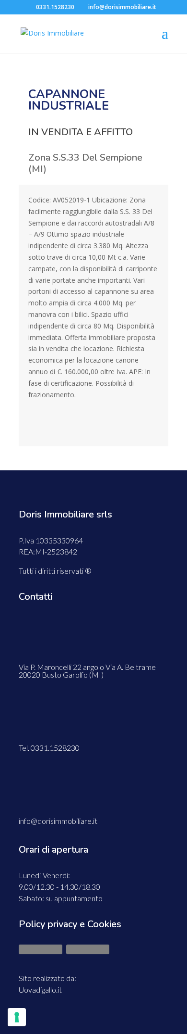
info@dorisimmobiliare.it (58, 820)
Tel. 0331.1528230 (49, 747)
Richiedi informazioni (93, 425)
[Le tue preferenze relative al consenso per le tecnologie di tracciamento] (17, 1017)
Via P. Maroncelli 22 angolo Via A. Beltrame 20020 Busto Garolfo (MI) (87, 670)
